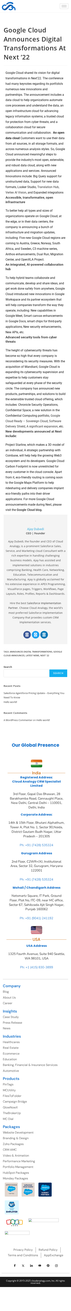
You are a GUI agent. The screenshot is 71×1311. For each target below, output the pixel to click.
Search (8, 667)
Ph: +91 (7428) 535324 (36, 845)
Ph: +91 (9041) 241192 (36, 918)
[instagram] (56, 1265)
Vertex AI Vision (15, 192)
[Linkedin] (44, 635)
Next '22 (44, 655)
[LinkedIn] (31, 1265)
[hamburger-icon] (64, 6)
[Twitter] (35, 635)
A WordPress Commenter (18, 720)
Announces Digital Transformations (31, 651)
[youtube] (40, 1265)
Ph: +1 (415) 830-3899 (36, 967)
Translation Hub (48, 187)
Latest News (32, 655)
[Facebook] (27, 635)
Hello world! (10, 702)
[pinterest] (48, 1265)
